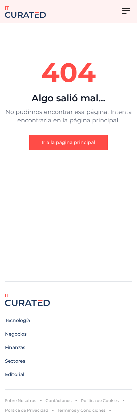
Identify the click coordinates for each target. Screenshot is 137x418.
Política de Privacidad (26, 410)
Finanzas (15, 347)
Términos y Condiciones (81, 410)
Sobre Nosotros (20, 400)
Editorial (14, 374)
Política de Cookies (100, 400)
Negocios (16, 334)
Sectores (15, 361)
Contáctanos (58, 400)
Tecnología (17, 320)
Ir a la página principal (68, 142)
